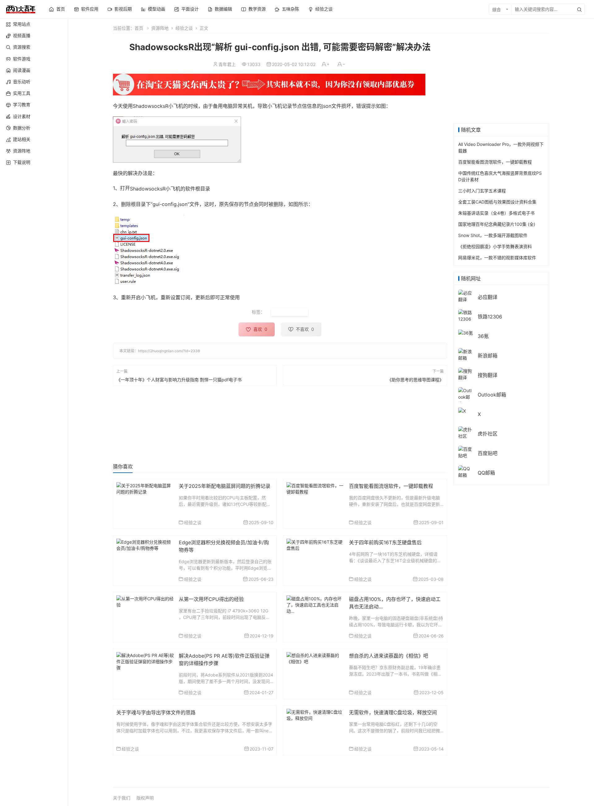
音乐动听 (21, 81)
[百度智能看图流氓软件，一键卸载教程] (315, 488)
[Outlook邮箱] (465, 396)
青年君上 (227, 64)
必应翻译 (487, 297)
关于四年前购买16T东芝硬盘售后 (385, 542)
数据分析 (21, 127)
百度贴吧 (487, 453)
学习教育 (21, 104)
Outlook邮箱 (492, 395)
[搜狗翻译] (465, 373)
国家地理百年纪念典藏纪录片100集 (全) (496, 224)
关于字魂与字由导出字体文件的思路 (156, 712)
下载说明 (21, 162)
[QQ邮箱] (465, 471)
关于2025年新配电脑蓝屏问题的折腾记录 (224, 486)
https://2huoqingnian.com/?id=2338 (169, 350)
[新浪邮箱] (465, 354)
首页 (139, 28)
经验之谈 (184, 28)
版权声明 (145, 797)
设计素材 (21, 116)
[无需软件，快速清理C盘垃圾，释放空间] (315, 714)
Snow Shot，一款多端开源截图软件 (492, 235)
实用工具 (21, 93)
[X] (462, 410)
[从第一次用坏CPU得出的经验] (145, 601)
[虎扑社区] (465, 432)
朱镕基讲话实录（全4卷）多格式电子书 (496, 213)
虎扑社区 (487, 434)
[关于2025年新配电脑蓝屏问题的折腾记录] (145, 488)
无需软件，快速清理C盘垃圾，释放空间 (393, 712)
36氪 (483, 336)
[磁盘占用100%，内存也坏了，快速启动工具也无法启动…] (315, 604)
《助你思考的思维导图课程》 (415, 379)
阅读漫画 (21, 70)
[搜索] (579, 9)
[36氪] (465, 332)
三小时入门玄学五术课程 (482, 190)
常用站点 (21, 24)
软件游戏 (21, 58)
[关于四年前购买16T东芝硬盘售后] (315, 544)
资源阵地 (21, 150)
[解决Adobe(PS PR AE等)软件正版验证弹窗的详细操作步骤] (145, 661)
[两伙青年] (20, 8)
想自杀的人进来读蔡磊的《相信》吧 (388, 656)
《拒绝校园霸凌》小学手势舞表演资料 (495, 246)
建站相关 (21, 139)
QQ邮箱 (486, 473)
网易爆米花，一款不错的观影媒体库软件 (497, 257)
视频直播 (21, 35)
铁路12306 (490, 316)
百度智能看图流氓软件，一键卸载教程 (391, 486)
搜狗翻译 (487, 375)
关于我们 (121, 797)
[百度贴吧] (465, 451)
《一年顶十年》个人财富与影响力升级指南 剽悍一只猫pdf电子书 (179, 379)
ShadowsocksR (289, 312)
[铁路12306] (465, 315)
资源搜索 (21, 47)
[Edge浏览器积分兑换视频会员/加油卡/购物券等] (145, 544)
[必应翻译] (465, 295)
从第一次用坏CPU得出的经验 (211, 599)
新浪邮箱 (487, 356)
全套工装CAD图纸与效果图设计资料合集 (497, 201)
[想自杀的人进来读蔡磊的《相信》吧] (315, 657)
